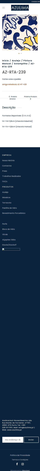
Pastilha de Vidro (9, 208)
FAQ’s (4, 181)
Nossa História (8, 160)
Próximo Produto (30, 96)
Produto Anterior (13, 97)
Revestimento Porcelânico (13, 213)
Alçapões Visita (8, 239)
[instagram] (22, 464)
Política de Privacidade (20, 455)
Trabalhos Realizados (11, 176)
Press (4, 171)
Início (5, 60)
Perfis (4, 224)
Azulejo (16, 60)
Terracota (6, 202)
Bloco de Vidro (8, 229)
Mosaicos (6, 197)
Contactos (7, 165)
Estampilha (21, 63)
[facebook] (17, 464)
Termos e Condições (20, 460)
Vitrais (5, 234)
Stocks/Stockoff (9, 245)
